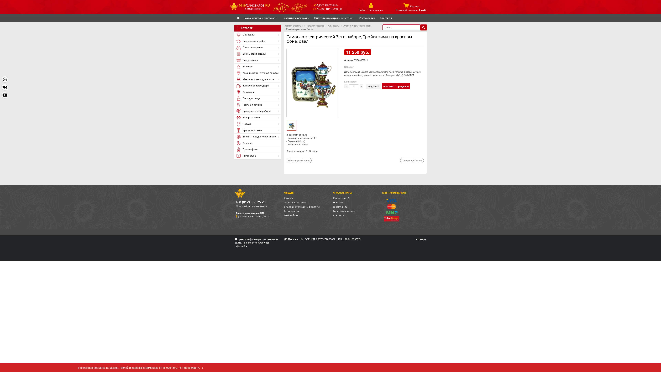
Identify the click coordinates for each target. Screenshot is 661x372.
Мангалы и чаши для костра (258, 79)
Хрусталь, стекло (252, 130)
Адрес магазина (326, 5)
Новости (338, 202)
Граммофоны (250, 149)
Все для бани (250, 60)
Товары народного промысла (259, 136)
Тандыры (247, 66)
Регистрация (376, 10)
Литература (249, 155)
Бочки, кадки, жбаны (254, 53)
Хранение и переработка (256, 111)
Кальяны (247, 142)
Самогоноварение (252, 47)
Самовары (248, 34)
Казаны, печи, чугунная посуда (260, 72)
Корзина (414, 6)
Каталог (246, 28)
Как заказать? (341, 198)
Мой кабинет (292, 215)
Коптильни (248, 92)
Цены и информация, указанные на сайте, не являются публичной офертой (256, 242)
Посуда (246, 123)
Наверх (421, 239)
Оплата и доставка (295, 202)
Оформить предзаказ (396, 86)
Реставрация (291, 211)
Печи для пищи (251, 98)
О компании (340, 206)
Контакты (338, 215)
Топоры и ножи (251, 117)
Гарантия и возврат (345, 211)
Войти (362, 10)
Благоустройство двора (255, 85)
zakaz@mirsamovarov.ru (253, 206)
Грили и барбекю (252, 104)
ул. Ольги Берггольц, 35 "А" (254, 216)
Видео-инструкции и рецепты (302, 206)
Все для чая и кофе (253, 41)
